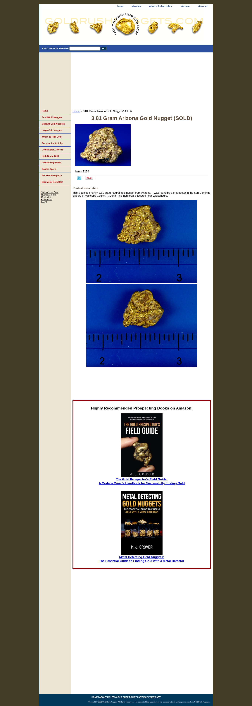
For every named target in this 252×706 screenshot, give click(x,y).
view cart (203, 6)
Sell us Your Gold (49, 192)
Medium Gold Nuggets (53, 124)
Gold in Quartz (49, 169)
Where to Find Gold (51, 137)
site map (184, 6)
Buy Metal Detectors (52, 182)
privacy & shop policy (160, 6)
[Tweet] (79, 179)
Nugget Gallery (48, 194)
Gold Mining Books (51, 162)
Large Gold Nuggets (52, 130)
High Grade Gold (50, 156)
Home (76, 111)
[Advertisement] (142, 80)
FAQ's (44, 202)
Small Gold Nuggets (52, 117)
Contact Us (46, 197)
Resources (46, 199)
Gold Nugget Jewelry (52, 149)
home (120, 6)
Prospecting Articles (52, 143)
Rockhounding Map (52, 175)
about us (136, 6)
